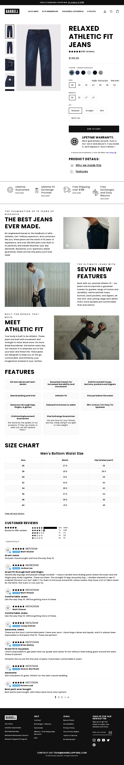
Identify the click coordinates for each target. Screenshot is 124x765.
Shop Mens (33, 11)
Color (81, 68)
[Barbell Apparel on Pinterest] (94, 744)
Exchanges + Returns (42, 724)
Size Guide (38, 728)
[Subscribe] (110, 732)
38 (107, 85)
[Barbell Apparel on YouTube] (103, 740)
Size (71, 80)
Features (82, 171)
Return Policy (68, 720)
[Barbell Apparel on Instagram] (94, 740)
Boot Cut (75, 118)
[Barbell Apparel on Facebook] (98, 740)
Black (95, 72)
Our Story (9, 724)
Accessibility (68, 724)
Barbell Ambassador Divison (16, 735)
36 (100, 85)
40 (114, 85)
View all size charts (14, 513)
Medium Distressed (71, 72)
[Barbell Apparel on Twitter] (108, 740)
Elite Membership (50, 11)
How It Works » (108, 146)
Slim (102, 110)
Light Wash (89, 72)
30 (79, 85)
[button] (75, 51)
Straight (90, 110)
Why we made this (88, 165)
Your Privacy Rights (71, 732)
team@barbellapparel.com (70, 752)
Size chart (115, 80)
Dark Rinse (83, 72)
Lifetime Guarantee (13, 728)
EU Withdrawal (69, 739)
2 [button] (58, 697)
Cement (100, 72)
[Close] (38, 57)
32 (86, 85)
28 (72, 85)
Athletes (91, 11)
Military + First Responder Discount (44, 733)
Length (72, 93)
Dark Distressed (77, 72)
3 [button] (61, 697)
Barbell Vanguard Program (16, 739)
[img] (18, 548)
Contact (37, 720)
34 (93, 85)
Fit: (70, 105)
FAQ (35, 738)
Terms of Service (70, 735)
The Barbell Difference (73, 11)
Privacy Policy (69, 728)
